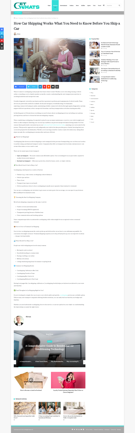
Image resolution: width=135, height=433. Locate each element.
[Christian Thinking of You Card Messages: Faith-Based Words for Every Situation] (95, 62)
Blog (92, 93)
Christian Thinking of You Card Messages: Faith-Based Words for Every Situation (110, 61)
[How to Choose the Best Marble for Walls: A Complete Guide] (74, 408)
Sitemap (119, 429)
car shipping (64, 295)
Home (49, 5)
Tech (94, 5)
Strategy (93, 113)
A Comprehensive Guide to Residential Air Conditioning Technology (108, 78)
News (77, 5)
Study (92, 116)
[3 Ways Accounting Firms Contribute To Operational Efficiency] (50, 408)
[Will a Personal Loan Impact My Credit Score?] (25, 408)
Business (55, 5)
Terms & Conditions (98, 429)
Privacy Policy (89, 429)
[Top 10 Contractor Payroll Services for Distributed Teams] (95, 54)
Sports (88, 5)
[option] (52, 348)
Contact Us (113, 429)
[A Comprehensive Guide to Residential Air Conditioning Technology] (95, 79)
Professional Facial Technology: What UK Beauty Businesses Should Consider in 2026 (43, 12)
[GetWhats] (27, 5)
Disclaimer (107, 429)
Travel (99, 5)
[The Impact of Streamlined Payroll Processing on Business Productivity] (95, 71)
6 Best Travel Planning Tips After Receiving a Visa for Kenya (52, 347)
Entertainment (63, 5)
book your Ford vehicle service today (54, 125)
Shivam (18, 34)
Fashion (71, 5)
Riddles (83, 5)
